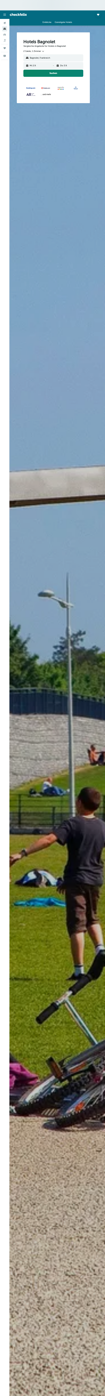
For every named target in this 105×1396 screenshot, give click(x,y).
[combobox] (33, 51)
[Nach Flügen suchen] (4, 23)
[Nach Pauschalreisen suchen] (4, 40)
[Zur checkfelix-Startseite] (18, 14)
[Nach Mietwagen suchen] (4, 34)
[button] (5, 15)
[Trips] (4, 48)
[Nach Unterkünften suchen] (4, 29)
